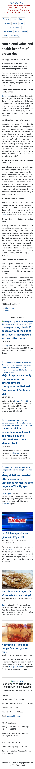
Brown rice (6, 96)
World (24, 32)
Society (6, 19)
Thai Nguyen (6, 494)
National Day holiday (21, 401)
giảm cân (11, 549)
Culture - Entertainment (12, 27)
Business (6, 23)
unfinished (5, 504)
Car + (5, 36)
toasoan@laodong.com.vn (16, 716)
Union (21, 23)
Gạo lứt (4, 605)
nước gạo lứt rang (15, 667)
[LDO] (17, 323)
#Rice (7, 311)
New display (14, 36)
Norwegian (6, 346)
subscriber (16, 453)
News (14, 23)
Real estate (7, 32)
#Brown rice (9, 308)
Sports (21, 19)
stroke (4, 215)
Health (16, 32)
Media (13, 19)
